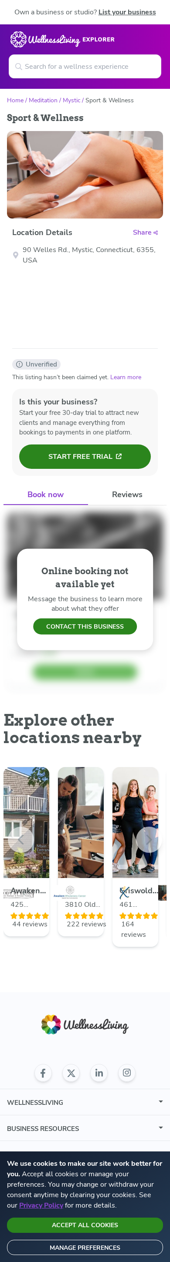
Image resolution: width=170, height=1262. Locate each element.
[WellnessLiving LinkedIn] (99, 1073)
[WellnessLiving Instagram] (127, 1073)
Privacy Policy (41, 1205)
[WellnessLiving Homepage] (85, 1024)
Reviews (127, 494)
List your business (127, 12)
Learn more (125, 377)
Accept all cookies (85, 1225)
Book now (45, 494)
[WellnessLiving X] (71, 1073)
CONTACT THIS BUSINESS (85, 627)
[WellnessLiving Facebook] (43, 1073)
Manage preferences (85, 1248)
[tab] (45, 495)
